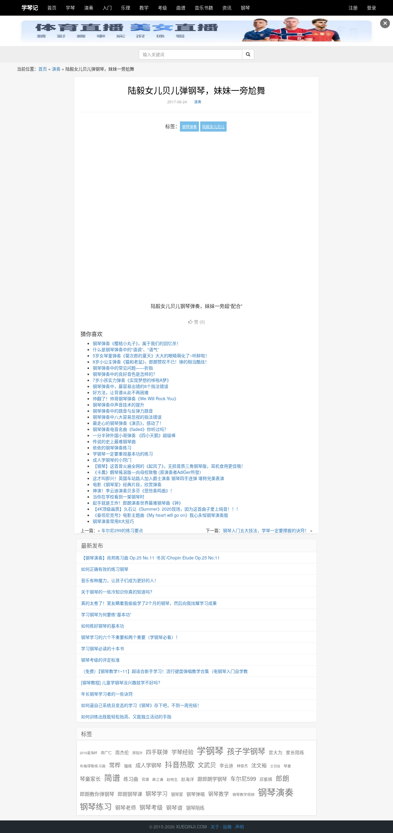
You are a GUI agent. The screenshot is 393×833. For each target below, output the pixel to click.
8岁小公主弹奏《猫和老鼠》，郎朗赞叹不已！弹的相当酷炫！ (151, 362)
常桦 (115, 765)
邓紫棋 (265, 779)
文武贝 (207, 765)
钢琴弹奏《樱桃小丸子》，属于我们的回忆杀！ (137, 343)
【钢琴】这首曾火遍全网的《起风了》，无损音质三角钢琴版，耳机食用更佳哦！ (169, 466)
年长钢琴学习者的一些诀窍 (107, 694)
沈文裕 (259, 765)
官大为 (275, 752)
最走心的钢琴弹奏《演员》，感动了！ (128, 423)
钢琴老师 (125, 807)
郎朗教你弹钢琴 (97, 793)
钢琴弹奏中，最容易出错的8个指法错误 (130, 386)
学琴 (70, 7)
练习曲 (130, 778)
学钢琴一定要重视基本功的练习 (123, 454)
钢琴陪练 (195, 807)
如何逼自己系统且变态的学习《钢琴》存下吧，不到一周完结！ (141, 705)
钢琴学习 (157, 793)
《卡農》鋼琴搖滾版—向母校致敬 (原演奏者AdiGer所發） (148, 472)
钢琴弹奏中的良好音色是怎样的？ (125, 374)
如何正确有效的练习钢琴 (104, 569)
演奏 (88, 7)
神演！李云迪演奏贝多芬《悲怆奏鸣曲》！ (133, 490)
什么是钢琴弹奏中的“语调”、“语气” (126, 349)
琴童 (287, 765)
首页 (51, 7)
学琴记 (29, 8)
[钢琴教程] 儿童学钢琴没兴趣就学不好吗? (120, 682)
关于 (215, 826)
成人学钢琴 (148, 765)
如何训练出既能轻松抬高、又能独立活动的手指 (126, 716)
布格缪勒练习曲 (93, 765)
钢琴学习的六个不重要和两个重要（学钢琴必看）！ (130, 637)
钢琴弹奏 (189, 126)
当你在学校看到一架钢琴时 (118, 496)
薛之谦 (157, 779)
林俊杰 (242, 765)
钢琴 (245, 7)
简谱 (112, 777)
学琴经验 (182, 752)
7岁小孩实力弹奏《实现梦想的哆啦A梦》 (132, 380)
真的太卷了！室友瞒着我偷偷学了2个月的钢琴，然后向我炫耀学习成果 (149, 603)
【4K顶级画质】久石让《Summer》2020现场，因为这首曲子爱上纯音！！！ (166, 509)
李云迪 (226, 765)
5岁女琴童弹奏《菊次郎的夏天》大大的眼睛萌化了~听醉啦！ (151, 355)
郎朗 (282, 778)
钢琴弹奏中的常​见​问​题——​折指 (123, 368)
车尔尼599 (243, 778)
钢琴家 (177, 794)
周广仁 (106, 752)
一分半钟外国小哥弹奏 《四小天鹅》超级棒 (134, 435)
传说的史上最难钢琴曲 (114, 441)
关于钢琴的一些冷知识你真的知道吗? (116, 592)
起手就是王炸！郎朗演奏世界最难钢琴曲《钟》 (138, 503)
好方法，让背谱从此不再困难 (121, 392)
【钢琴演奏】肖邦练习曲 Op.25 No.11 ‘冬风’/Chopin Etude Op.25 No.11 (150, 558)
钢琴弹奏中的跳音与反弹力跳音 (123, 411)
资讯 (227, 7)
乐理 (125, 7)
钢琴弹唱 (195, 794)
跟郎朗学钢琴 (212, 778)
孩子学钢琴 (246, 750)
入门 (107, 7)
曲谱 (180, 7)
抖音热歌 (179, 764)
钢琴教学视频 (243, 794)
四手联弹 (157, 752)
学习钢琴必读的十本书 (102, 648)
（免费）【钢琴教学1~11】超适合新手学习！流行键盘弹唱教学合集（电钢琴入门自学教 (164, 671)
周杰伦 (122, 752)
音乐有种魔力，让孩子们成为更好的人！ (119, 580)
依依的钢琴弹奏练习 (112, 447)
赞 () (199, 322)
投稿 (227, 826)
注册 (353, 7)
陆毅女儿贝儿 (213, 126)
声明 (239, 826)
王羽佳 (275, 766)
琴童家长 (90, 778)
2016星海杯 (88, 752)
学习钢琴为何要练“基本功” (106, 614)
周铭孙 (137, 752)
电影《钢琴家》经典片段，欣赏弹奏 (127, 484)
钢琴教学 (218, 793)
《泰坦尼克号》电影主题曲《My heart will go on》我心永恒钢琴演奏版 (160, 515)
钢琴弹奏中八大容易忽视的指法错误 (127, 417)
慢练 (128, 766)
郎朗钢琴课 (130, 793)
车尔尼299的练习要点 (122, 530)
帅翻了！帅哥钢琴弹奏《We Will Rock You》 (135, 398)
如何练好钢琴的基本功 (102, 626)
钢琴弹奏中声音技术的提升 (118, 404)
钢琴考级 (151, 807)
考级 (162, 7)
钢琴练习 (96, 806)
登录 (371, 7)
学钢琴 (210, 750)
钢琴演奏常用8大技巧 (113, 521)
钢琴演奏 (276, 792)
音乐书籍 (204, 7)
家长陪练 (295, 752)
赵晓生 (172, 779)
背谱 (145, 779)
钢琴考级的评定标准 (100, 660)
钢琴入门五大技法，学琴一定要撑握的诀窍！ (266, 530)
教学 (144, 7)
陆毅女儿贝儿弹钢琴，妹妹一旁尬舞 (196, 90)
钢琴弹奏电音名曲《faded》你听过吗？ (130, 429)
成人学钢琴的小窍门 (112, 460)
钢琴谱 (174, 807)
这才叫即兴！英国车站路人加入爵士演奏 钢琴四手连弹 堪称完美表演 (158, 478)
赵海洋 (187, 779)
